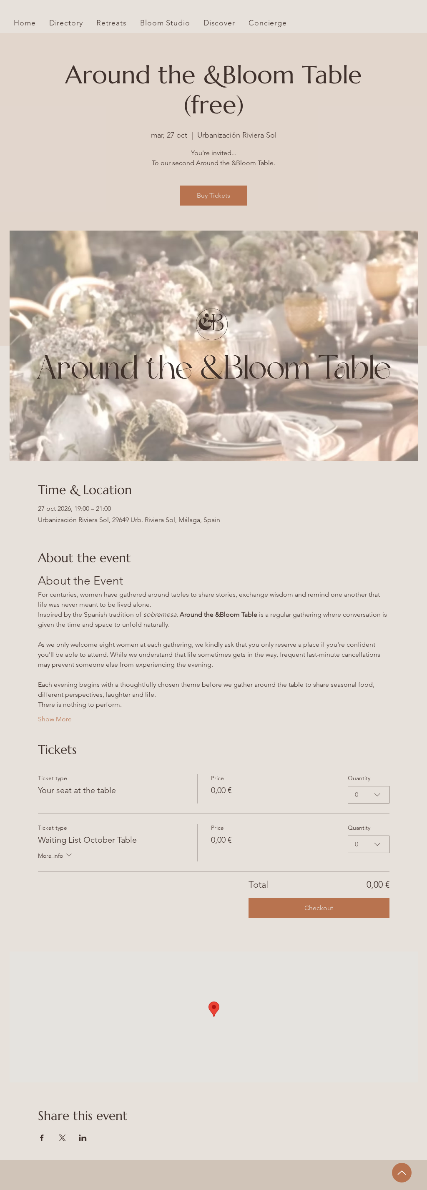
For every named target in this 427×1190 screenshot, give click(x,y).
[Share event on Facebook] (42, 1138)
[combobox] (368, 794)
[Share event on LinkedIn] (83, 1138)
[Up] (402, 1172)
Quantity (359, 778)
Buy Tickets (213, 195)
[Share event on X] (62, 1138)
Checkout (318, 908)
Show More (55, 719)
